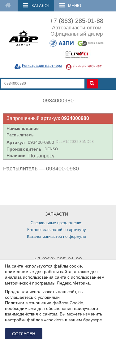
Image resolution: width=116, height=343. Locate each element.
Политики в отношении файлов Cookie (44, 302)
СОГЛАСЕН (23, 333)
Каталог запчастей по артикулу (56, 229)
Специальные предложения (56, 223)
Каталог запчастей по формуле (56, 236)
